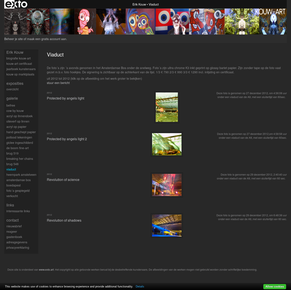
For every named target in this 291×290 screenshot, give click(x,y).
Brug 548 (12, 164)
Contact (12, 220)
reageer (11, 231)
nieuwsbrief (14, 226)
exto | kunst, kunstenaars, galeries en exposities (16, 4)
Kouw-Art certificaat (19, 63)
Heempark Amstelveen (21, 174)
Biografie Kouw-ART (18, 58)
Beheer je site (13, 39)
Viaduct (11, 169)
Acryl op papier (16, 126)
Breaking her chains (19, 158)
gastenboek (14, 237)
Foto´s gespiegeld (18, 190)
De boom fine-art (17, 148)
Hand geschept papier (21, 132)
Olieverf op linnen (17, 121)
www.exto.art (46, 269)
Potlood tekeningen (19, 137)
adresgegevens (16, 242)
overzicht (12, 89)
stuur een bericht (58, 83)
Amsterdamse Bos (18, 180)
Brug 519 (12, 153)
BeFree (10, 105)
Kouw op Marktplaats (20, 74)
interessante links (18, 211)
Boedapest (13, 185)
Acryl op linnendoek (19, 116)
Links (10, 205)
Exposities (14, 83)
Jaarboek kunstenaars (21, 69)
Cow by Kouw (15, 110)
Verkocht (12, 196)
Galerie (12, 98)
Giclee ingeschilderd (19, 142)
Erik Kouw (139, 4)
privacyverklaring (17, 247)
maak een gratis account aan (46, 39)
